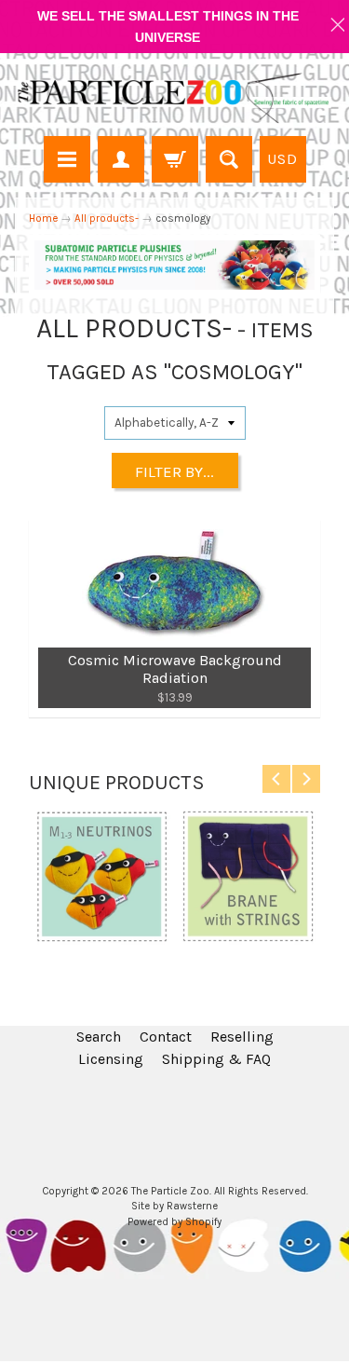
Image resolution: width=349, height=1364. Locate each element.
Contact (166, 1036)
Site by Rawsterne (174, 1206)
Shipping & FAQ (216, 1059)
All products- (106, 218)
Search (98, 1036)
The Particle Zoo (170, 1191)
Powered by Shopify (174, 1222)
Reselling (242, 1036)
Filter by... (174, 471)
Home (43, 218)
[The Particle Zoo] (174, 97)
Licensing (110, 1059)
